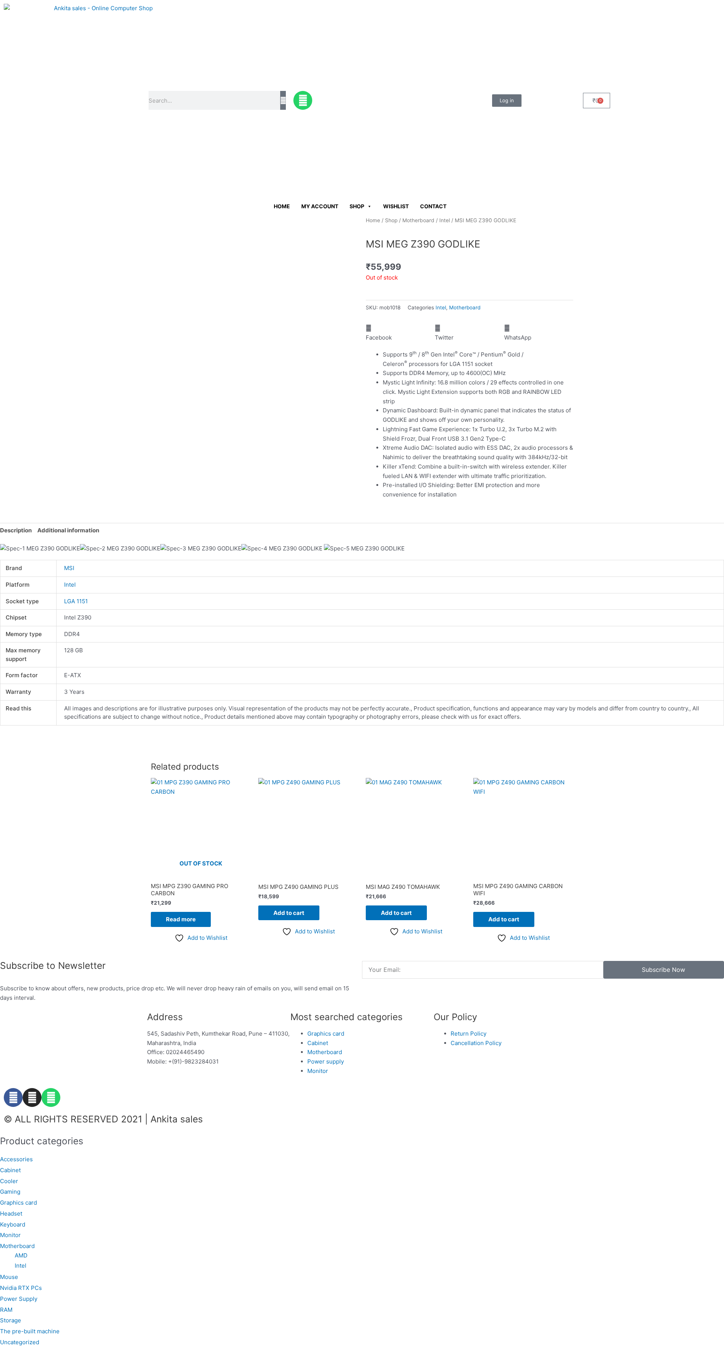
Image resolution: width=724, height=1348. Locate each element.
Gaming (10, 1191)
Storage (10, 1320)
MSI (69, 568)
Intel (444, 220)
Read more (181, 919)
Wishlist (396, 206)
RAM (6, 1309)
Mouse (9, 1276)
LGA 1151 (76, 601)
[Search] (283, 100)
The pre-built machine (30, 1331)
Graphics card (18, 1202)
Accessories (16, 1159)
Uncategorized (19, 1342)
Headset (11, 1213)
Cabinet (10, 1170)
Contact (433, 206)
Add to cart (288, 912)
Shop (357, 206)
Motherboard (418, 220)
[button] (400, 333)
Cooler (9, 1181)
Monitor (10, 1235)
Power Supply (18, 1298)
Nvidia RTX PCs (21, 1287)
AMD (21, 1255)
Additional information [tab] (68, 530)
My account (319, 206)
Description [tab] (16, 530)
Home (282, 206)
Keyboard (12, 1224)
